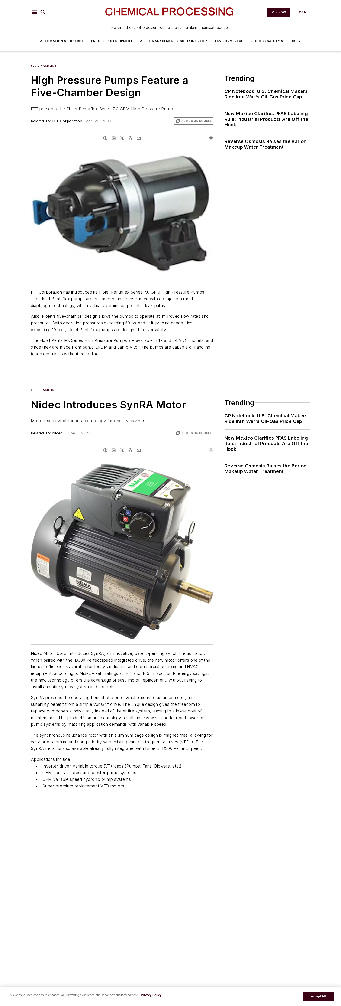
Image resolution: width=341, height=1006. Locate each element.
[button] (34, 12)
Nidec (57, 433)
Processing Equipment (112, 41)
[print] (211, 138)
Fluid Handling (43, 65)
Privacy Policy (151, 995)
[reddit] (130, 138)
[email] (138, 138)
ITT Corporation (67, 121)
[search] (43, 12)
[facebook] (105, 138)
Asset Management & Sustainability (174, 41)
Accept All (318, 996)
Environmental (229, 41)
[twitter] (122, 138)
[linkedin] (113, 138)
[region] (170, 996)
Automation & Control (62, 41)
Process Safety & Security (276, 41)
